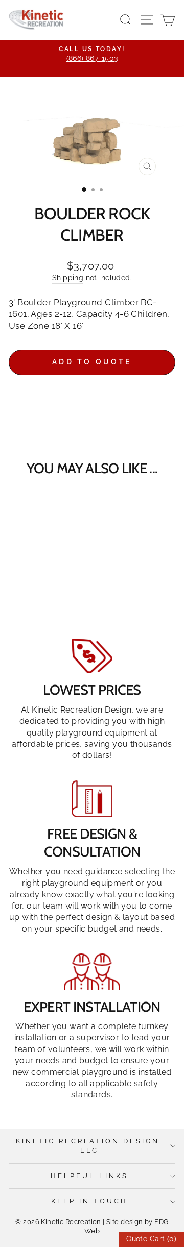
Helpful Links (89, 1176)
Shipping (67, 278)
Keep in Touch (89, 1201)
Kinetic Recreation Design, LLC (89, 1146)
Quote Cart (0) (151, 1239)
